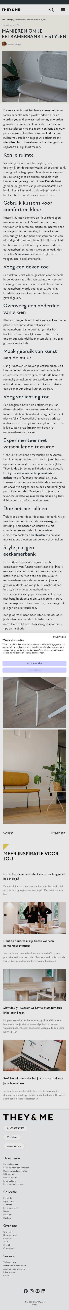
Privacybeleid (59, 637)
